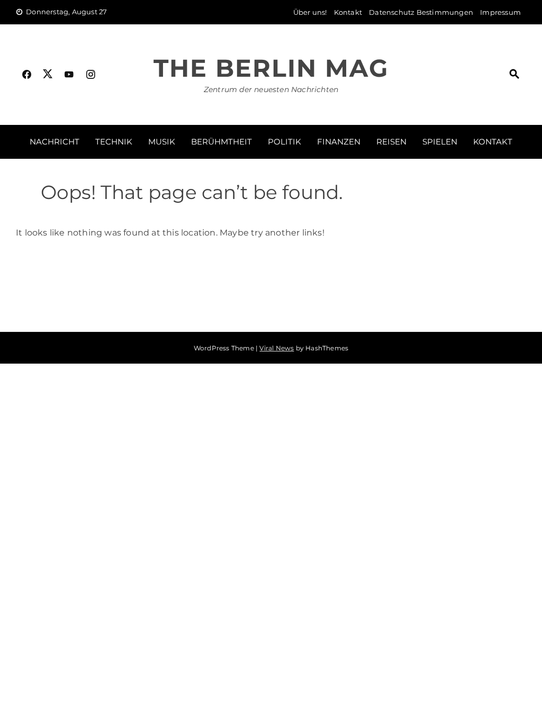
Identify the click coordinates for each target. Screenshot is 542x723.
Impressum (500, 12)
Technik (113, 142)
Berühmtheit (221, 142)
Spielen (439, 142)
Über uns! (310, 12)
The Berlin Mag (271, 68)
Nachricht (54, 142)
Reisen (391, 142)
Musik (161, 142)
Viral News (276, 348)
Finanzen (338, 142)
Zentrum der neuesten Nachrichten (271, 89)
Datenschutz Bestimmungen (421, 12)
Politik (284, 142)
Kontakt (348, 12)
